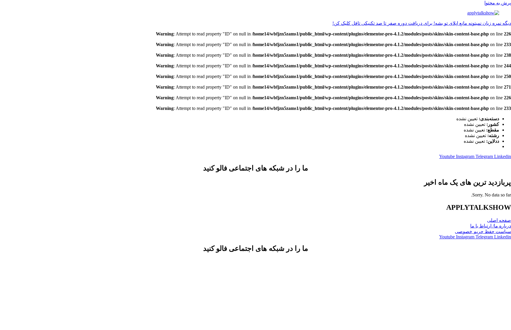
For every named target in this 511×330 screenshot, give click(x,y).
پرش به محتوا (497, 2)
